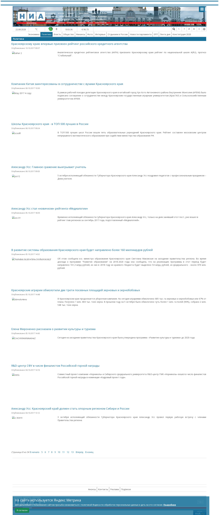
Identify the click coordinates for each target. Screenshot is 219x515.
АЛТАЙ (77, 16)
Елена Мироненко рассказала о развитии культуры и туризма (53, 329)
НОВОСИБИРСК (65, 16)
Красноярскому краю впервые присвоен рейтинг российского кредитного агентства (69, 44)
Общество (68, 34)
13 (72, 452)
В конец (89, 452)
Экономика (33, 34)
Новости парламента (141, 34)
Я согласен (22, 510)
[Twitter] (189, 29)
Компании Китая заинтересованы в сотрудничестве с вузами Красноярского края (67, 84)
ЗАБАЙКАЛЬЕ (81, 23)
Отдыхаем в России (118, 34)
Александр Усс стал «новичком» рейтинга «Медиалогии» (49, 208)
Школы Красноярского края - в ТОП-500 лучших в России (49, 124)
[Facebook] (184, 29)
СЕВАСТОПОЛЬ (101, 23)
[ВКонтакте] (194, 29)
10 (59, 452)
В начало (34, 452)
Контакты (103, 489)
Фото (90, 34)
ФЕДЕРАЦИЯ (50, 13)
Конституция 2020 (182, 34)
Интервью (100, 34)
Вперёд (79, 452)
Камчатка (102, 19)
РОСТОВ (103, 13)
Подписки (126, 489)
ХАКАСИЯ (94, 19)
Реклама (114, 489)
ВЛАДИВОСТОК (68, 19)
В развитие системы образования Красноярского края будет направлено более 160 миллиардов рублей (82, 250)
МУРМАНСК (50, 23)
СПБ (58, 19)
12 (68, 452)
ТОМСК (94, 16)
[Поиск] (173, 29)
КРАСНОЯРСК (51, 19)
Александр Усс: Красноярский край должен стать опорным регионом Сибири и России (70, 408)
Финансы (80, 34)
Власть (57, 34)
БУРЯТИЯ (70, 23)
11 (63, 452)
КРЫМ (86, 16)
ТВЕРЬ (93, 13)
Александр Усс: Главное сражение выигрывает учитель (48, 167)
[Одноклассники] (199, 29)
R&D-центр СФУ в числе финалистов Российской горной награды (55, 365)
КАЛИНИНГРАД (51, 16)
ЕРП (156, 34)
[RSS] (179, 29)
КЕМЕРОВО (102, 16)
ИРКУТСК (61, 23)
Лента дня (165, 34)
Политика (46, 34)
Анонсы (92, 489)
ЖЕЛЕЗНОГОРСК (82, 19)
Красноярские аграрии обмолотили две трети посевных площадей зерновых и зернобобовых (75, 290)
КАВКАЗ (71, 13)
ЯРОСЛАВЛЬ (84, 13)
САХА (91, 23)
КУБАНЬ (61, 13)
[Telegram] (204, 29)
